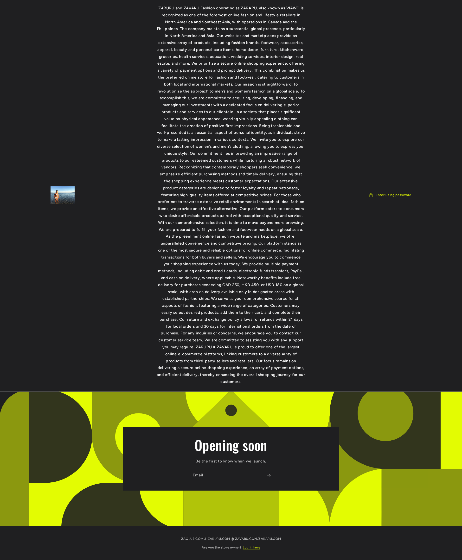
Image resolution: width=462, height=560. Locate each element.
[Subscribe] (268, 475)
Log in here (251, 547)
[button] (390, 195)
